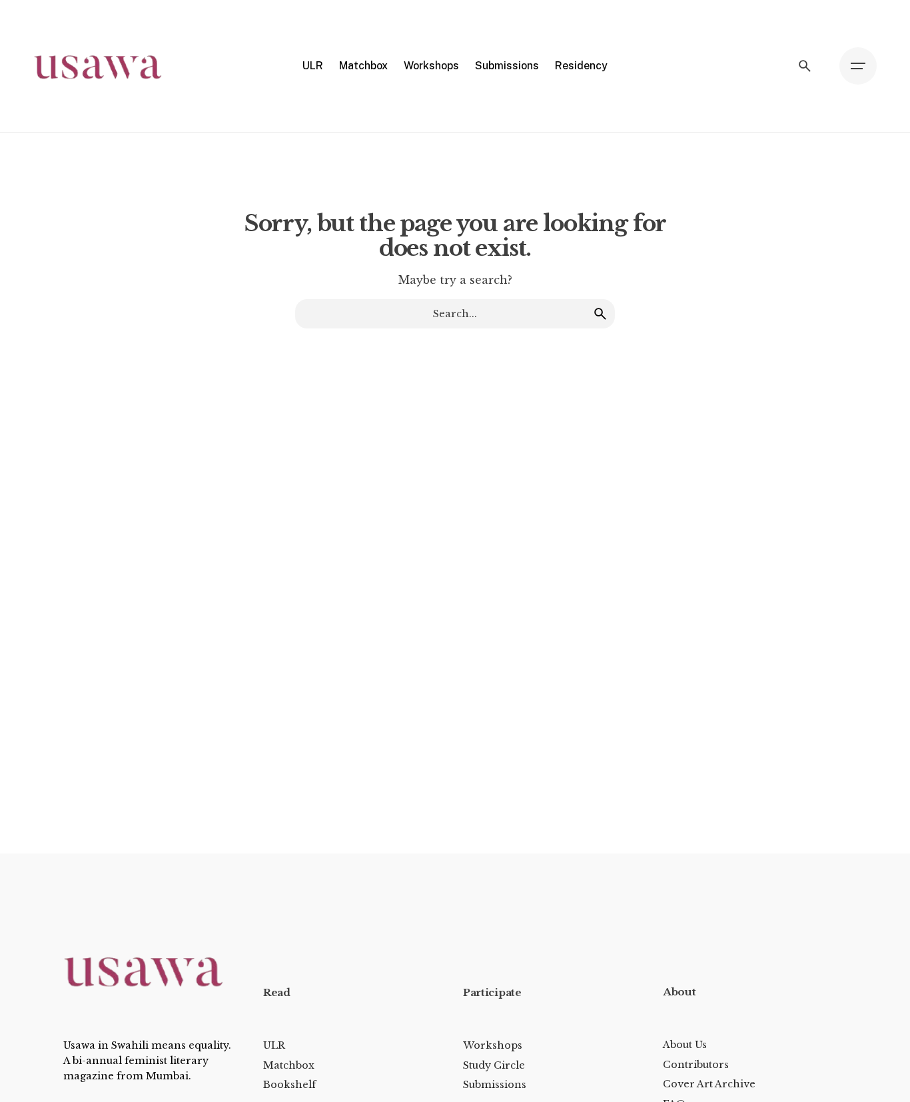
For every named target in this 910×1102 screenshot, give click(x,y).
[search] (600, 313)
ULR (274, 1045)
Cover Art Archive (709, 1084)
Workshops (492, 1045)
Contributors (696, 1065)
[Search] (805, 66)
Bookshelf (289, 1085)
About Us (685, 1045)
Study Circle (494, 1065)
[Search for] (455, 313)
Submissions (494, 1085)
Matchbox (288, 1065)
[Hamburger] (858, 66)
